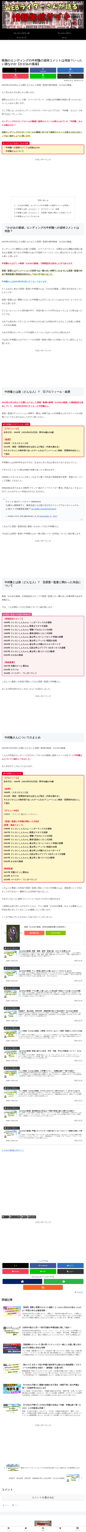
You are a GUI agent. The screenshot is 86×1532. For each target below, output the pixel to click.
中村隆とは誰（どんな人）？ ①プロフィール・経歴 (37, 209)
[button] (70, 76)
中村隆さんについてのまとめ (27, 216)
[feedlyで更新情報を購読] (63, 1281)
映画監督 (32, 1217)
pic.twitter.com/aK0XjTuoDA (43, 509)
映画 (25, 1217)
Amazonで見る (55, 933)
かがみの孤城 (16, 1217)
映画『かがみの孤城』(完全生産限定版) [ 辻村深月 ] (44, 927)
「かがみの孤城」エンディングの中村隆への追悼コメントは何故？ (43, 205)
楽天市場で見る (34, 933)
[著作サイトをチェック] (22, 1281)
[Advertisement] (43, 50)
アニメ (6, 1217)
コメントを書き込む (43, 1497)
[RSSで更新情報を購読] (43, 1287)
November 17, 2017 (48, 516)
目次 (40, 200)
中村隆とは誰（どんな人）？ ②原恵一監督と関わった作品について (44, 213)
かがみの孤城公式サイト (13, 1150)
